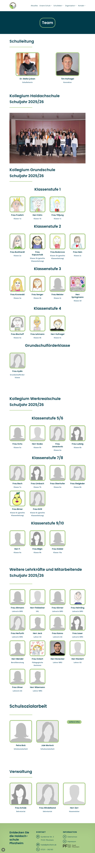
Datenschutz (72, 837)
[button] (3, 849)
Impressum (71, 841)
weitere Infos (74, 722)
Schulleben (58, 5)
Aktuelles (34, 5)
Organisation (70, 5)
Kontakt (81, 5)
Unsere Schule (44, 5)
